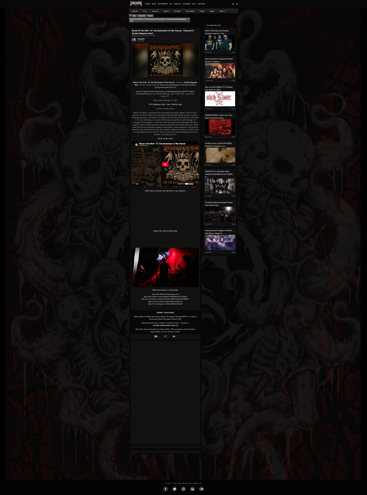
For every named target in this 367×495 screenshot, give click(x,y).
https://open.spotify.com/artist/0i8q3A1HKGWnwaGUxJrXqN (165, 296)
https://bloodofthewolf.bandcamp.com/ (165, 294)
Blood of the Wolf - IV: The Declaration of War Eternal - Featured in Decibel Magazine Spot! (158, 20)
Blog (134, 16)
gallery (155, 11)
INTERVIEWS (163, 4)
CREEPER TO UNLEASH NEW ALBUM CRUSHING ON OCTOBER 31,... (219, 174)
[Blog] (131, 25)
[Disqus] (165, 368)
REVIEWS (186, 4)
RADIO (147, 4)
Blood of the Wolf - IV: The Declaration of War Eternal (154, 82)
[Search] (237, 4)
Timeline (135, 11)
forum (201, 11)
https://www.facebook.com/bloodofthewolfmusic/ (165, 301)
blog (145, 11)
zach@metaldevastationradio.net (165, 325)
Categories (141, 16)
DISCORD (201, 4)
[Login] (233, 4)
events (166, 11)
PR (171, 4)
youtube (177, 11)
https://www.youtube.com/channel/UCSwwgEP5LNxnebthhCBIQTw (165, 299)
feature (150, 16)
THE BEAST (141, 39)
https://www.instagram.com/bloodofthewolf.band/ (165, 304)
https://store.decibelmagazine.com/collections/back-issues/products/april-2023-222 (175, 86)
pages (212, 11)
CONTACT (177, 4)
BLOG (154, 4)
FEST (194, 4)
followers (190, 11)
